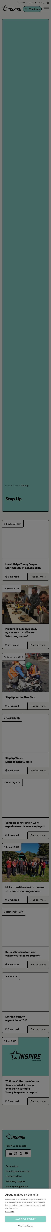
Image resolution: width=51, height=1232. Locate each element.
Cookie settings (25, 1226)
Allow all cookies (25, 1219)
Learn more (9, 1211)
